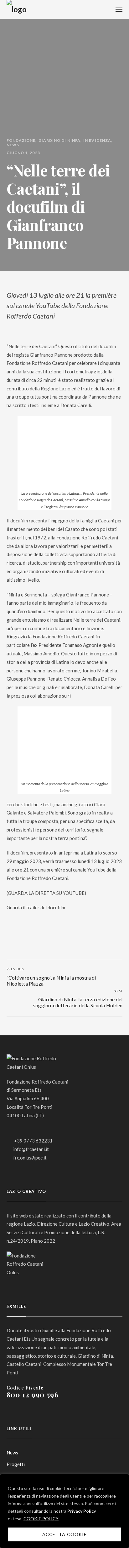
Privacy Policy (81, 1511)
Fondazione (21, 140)
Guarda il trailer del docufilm (36, 907)
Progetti (16, 1464)
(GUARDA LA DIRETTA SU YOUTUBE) (46, 893)
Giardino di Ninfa (59, 140)
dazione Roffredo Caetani (41, 878)
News (13, 145)
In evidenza (97, 140)
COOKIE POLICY (41, 1518)
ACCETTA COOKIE (64, 1534)
